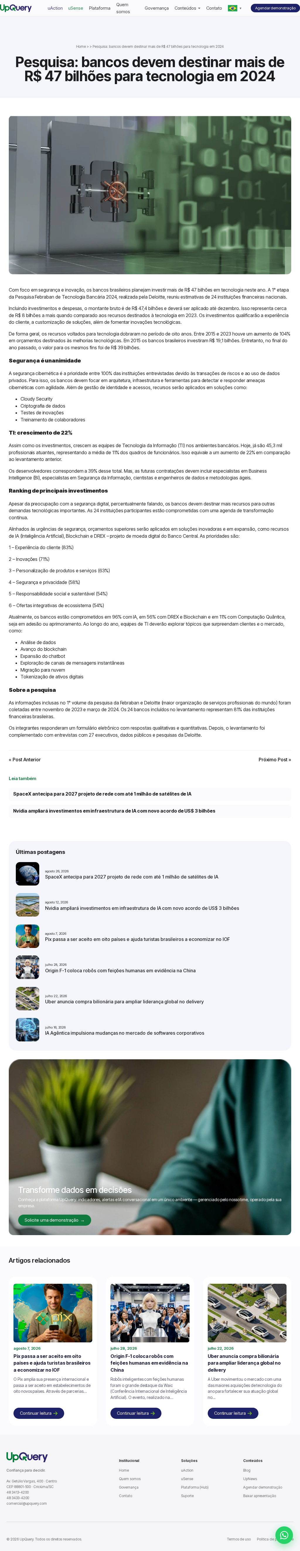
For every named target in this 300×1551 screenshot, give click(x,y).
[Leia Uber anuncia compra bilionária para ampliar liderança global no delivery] (247, 1314)
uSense (75, 8)
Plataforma (99, 8)
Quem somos (130, 1479)
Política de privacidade (275, 1539)
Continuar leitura (36, 1413)
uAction (55, 8)
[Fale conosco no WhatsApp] (284, 1535)
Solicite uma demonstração (55, 1220)
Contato (214, 8)
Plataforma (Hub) (195, 1487)
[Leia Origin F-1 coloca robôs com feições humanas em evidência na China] (149, 1314)
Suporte (187, 1496)
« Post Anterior (25, 759)
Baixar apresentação (259, 1496)
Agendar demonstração (275, 8)
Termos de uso (239, 1539)
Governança (157, 8)
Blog (246, 1470)
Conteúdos (186, 8)
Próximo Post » (275, 759)
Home (81, 46)
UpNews (250, 1479)
